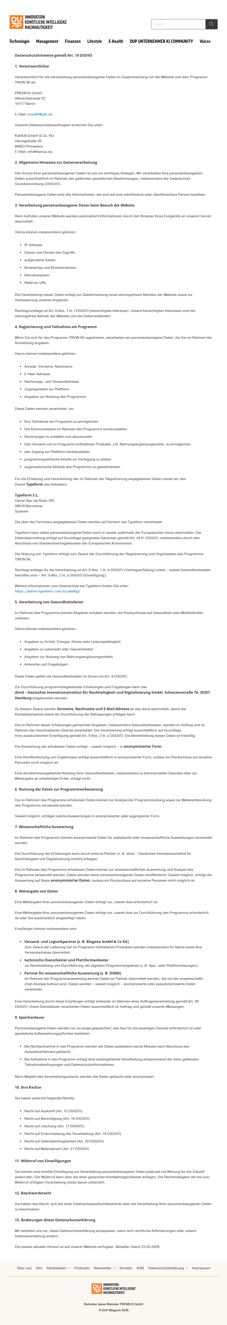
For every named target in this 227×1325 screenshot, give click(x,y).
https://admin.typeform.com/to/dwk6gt (47, 591)
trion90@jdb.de (40, 114)
